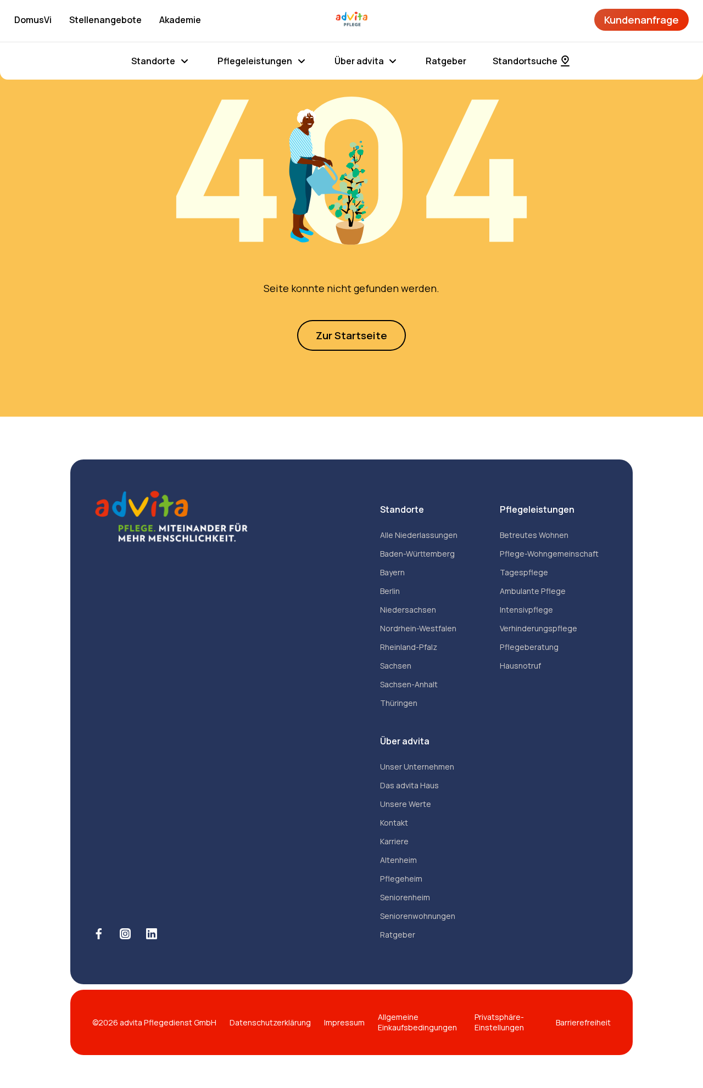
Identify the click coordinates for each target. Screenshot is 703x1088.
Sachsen (395, 665)
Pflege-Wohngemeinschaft (549, 553)
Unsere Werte (405, 804)
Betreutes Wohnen (534, 535)
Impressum (344, 1022)
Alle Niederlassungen (418, 535)
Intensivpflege (526, 609)
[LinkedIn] (151, 933)
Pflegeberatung (529, 647)
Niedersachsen (408, 609)
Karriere (394, 841)
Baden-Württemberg (417, 553)
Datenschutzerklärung (270, 1022)
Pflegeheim (401, 878)
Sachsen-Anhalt (409, 684)
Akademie (180, 20)
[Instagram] (125, 933)
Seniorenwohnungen (417, 916)
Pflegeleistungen (254, 61)
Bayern (392, 572)
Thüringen (398, 703)
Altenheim (398, 860)
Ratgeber (446, 61)
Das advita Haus (409, 785)
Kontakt (394, 822)
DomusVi (33, 20)
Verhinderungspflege (538, 628)
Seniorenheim (405, 897)
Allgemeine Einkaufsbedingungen (417, 1022)
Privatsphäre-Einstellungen (499, 1022)
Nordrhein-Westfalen (418, 628)
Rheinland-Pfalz (408, 647)
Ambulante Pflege (533, 591)
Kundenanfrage (641, 20)
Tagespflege (524, 572)
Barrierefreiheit (583, 1022)
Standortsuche (525, 61)
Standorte (153, 61)
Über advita (359, 61)
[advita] (351, 20)
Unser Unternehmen (417, 766)
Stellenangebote (105, 20)
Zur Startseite (351, 335)
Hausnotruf (520, 665)
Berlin (390, 591)
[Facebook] (98, 933)
